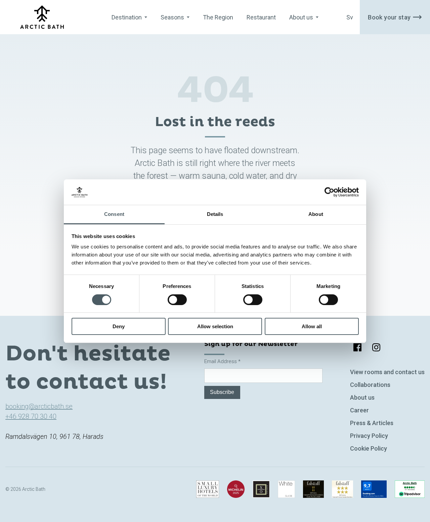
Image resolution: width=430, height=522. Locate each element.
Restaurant (261, 17)
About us (362, 397)
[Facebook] (357, 347)
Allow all (312, 326)
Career (359, 410)
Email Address (222, 361)
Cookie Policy (368, 448)
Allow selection (215, 326)
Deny (119, 326)
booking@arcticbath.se (39, 406)
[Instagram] (376, 347)
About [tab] (315, 214)
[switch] (177, 299)
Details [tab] (215, 214)
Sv (349, 17)
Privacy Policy (369, 435)
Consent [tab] (114, 214)
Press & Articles (371, 422)
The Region (218, 17)
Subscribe (222, 392)
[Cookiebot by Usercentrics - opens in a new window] (329, 192)
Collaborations (370, 384)
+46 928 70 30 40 (30, 416)
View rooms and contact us (387, 371)
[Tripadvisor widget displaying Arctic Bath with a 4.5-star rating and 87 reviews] (410, 489)
